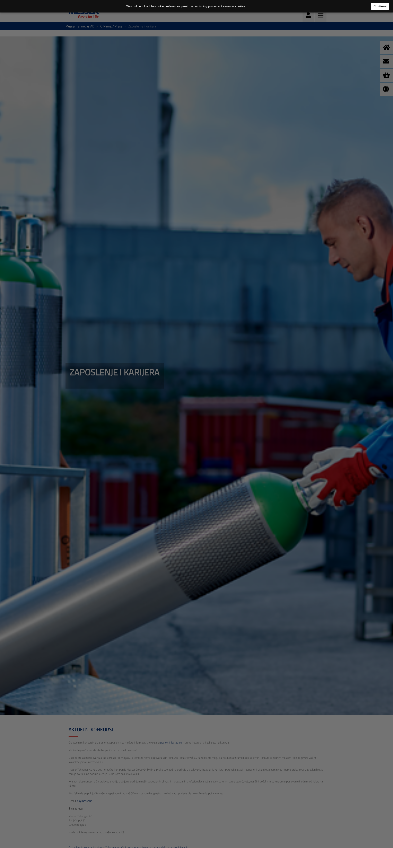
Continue (380, 6)
